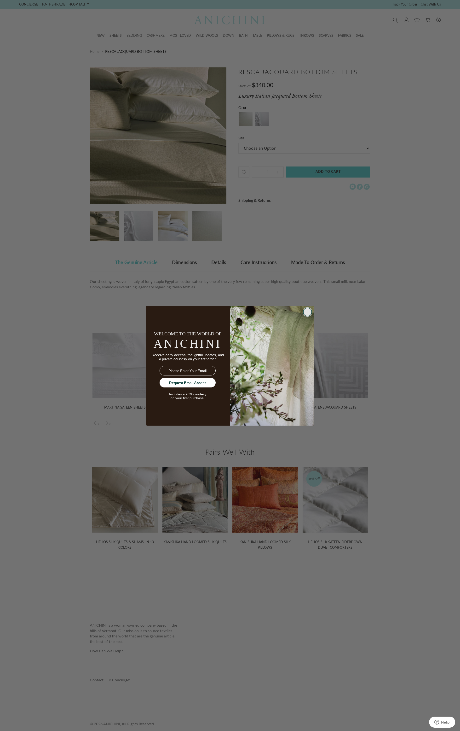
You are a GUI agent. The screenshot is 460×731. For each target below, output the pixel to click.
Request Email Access (187, 383)
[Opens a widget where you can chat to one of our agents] (442, 723)
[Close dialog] (307, 312)
